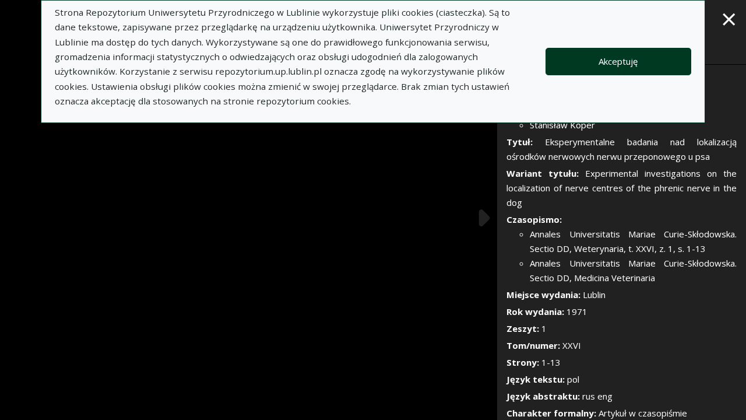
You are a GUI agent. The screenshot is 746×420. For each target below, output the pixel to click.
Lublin (594, 294)
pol (573, 379)
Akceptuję (618, 61)
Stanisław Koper (562, 125)
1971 (576, 311)
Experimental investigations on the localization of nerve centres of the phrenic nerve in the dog (621, 187)
